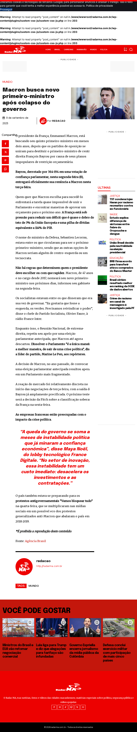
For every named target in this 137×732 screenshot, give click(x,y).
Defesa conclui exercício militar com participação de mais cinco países (116, 653)
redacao (58, 120)
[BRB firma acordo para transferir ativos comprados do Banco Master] (102, 261)
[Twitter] (5, 152)
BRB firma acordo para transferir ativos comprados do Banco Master (121, 266)
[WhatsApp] (5, 168)
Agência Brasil (35, 541)
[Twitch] (71, 707)
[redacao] (43, 120)
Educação (116, 258)
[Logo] (15, 49)
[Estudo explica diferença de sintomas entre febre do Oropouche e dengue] (102, 218)
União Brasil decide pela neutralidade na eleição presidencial (122, 248)
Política (115, 239)
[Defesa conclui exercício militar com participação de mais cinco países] (119, 627)
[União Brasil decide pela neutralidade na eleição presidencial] (102, 243)
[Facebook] (5, 143)
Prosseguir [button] (6, 9)
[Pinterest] (5, 160)
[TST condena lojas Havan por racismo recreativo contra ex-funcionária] (102, 199)
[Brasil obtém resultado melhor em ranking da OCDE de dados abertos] (102, 280)
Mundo (7, 82)
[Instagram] (59, 707)
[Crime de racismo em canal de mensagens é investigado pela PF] (102, 298)
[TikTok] (65, 707)
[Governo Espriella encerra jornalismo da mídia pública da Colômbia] (85, 627)
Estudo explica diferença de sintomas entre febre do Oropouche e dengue (120, 226)
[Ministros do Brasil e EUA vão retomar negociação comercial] (18, 627)
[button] (131, 49)
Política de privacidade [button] (99, 5)
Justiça (115, 196)
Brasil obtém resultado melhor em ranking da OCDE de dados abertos (122, 285)
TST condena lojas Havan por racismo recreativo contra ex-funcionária (121, 204)
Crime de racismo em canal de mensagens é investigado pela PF (122, 303)
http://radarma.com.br (49, 566)
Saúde (114, 214)
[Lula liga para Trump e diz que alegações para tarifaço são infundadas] (52, 627)
